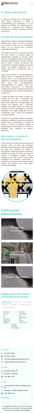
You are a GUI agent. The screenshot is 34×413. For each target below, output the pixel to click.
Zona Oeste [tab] (27, 302)
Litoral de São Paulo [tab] (8, 307)
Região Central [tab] (7, 302)
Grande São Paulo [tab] (25, 305)
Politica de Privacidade (22, 410)
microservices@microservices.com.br (16, 359)
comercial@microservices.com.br (15, 362)
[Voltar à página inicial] (9, 4)
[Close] (31, 408)
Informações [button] (5, 398)
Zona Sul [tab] (4, 305)
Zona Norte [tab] (17, 302)
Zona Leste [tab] (13, 305)
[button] (32, 4)
